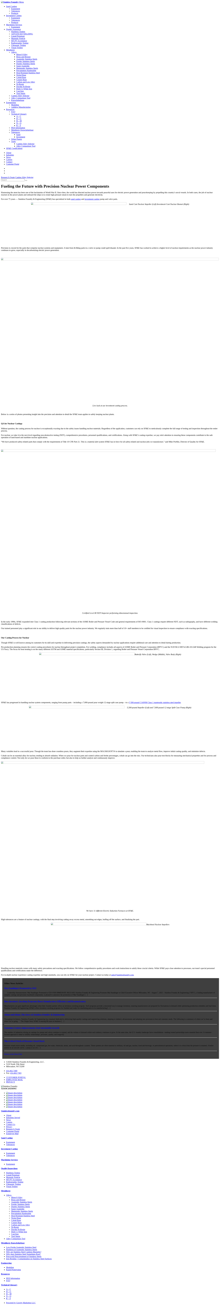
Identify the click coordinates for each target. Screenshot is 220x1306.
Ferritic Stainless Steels (25, 61)
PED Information (18, 128)
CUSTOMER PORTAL (16, 1077)
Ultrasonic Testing (18, 45)
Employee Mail (12, 1134)
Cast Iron (20, 91)
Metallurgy (10, 50)
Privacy (9, 1127)
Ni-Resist (20, 84)
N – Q (18, 123)
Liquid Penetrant (18, 36)
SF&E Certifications (14, 148)
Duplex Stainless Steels (25, 64)
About (8, 153)
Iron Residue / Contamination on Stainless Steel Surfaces (29, 1259)
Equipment (15, 9)
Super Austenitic (23, 66)
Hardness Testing (18, 32)
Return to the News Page (13, 1054)
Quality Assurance (13, 29)
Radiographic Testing (19, 43)
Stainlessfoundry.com (10, 1111)
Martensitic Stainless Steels (27, 68)
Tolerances (15, 11)
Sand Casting (11, 6)
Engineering (11, 102)
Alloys (14, 52)
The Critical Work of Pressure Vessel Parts (24, 1041)
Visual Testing (17, 48)
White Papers (16, 139)
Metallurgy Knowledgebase (22, 130)
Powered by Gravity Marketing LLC (21, 1303)
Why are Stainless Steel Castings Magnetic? (23, 1252)
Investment (20, 137)
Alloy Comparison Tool (20, 98)
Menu (21, 2)
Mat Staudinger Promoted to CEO (20, 988)
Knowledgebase (17, 100)
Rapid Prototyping (13, 1270)
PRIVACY (10, 1082)
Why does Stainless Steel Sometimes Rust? (23, 1254)
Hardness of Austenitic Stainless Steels (21, 1250)
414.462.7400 (11, 1071)
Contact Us (10, 1124)
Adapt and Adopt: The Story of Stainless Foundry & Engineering (34, 1014)
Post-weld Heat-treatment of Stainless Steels (23, 1256)
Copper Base (21, 80)
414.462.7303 (15, 1073)
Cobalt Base (21, 77)
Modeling (15, 105)
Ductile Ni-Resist (23, 86)
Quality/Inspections (9, 1168)
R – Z (18, 125)
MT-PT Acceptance (19, 41)
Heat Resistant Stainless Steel (28, 73)
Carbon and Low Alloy (25, 82)
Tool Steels (20, 93)
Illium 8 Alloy (22, 54)
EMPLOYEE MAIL (14, 1080)
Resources (10, 109)
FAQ (13, 112)
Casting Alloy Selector (20, 96)
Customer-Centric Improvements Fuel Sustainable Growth (31, 1028)
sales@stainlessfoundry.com (122, 975)
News (8, 157)
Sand (18, 135)
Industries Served (13, 1118)
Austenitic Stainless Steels (26, 59)
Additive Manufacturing (21, 107)
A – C (18, 116)
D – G (18, 119)
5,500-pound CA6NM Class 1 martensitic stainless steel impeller (155, 702)
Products (14, 13)
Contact (9, 162)
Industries (10, 155)
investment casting (92, 199)
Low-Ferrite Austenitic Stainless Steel (21, 1247)
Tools (13, 141)
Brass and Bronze (23, 57)
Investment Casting (14, 15)
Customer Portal (12, 164)
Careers (9, 159)
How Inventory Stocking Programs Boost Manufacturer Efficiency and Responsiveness (45, 1001)
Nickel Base (21, 75)
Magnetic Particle (18, 38)
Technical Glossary (19, 114)
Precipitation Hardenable (26, 70)
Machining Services (14, 25)
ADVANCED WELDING (22, 34)
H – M (19, 121)
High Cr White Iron (24, 89)
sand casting (76, 199)
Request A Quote (13, 1129)
